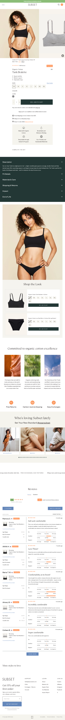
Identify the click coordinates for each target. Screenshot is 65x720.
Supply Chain (45, 687)
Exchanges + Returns (30, 687)
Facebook (59, 689)
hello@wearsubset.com (31, 681)
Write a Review (56, 509)
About (43, 681)
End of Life (7, 197)
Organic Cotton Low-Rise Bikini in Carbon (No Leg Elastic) (42, 318)
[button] (18, 65)
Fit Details (6, 174)
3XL (23, 61)
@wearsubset (43, 422)
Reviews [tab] (29, 494)
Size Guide (50, 83)
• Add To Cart (43, 305)
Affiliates (59, 684)
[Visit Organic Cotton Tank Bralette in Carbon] (16, 300)
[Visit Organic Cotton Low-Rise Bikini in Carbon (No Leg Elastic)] (16, 324)
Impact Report (46, 692)
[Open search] (58, 4)
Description (7, 162)
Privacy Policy (59, 717)
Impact (5, 191)
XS (19, 61)
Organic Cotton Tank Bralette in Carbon (37, 294)
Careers (59, 681)
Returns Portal (29, 121)
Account (27, 689)
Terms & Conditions (51, 717)
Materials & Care (9, 179)
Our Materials (45, 689)
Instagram (59, 687)
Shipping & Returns (10, 185)
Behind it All (45, 684)
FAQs (26, 684)
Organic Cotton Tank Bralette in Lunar (16, 608)
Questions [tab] (35, 494)
